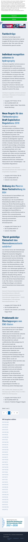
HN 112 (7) (5, 477)
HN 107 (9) (5, 489)
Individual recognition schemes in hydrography (13, 57)
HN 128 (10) (5, 437)
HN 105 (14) (5, 494)
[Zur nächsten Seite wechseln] (14, 413)
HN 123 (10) (5, 449)
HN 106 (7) (5, 492)
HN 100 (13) (5, 507)
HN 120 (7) (5, 457)
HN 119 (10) (5, 459)
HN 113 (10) (5, 474)
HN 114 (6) (5, 472)
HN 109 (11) (5, 484)
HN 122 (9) (5, 452)
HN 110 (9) (5, 482)
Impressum (9, 538)
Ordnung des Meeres (12, 185)
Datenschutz (16, 538)
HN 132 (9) (5, 427)
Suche (9, 539)
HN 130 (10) (5, 432)
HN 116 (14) (5, 467)
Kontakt (22, 538)
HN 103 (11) (5, 499)
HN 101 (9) (5, 504)
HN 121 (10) (5, 454)
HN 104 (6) (5, 497)
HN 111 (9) (4, 479)
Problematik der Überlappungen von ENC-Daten (12, 321)
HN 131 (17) (5, 429)
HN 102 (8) (5, 502)
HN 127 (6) (5, 439)
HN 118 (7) (5, 462)
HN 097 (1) (5, 509)
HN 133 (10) (5, 424)
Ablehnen (14, 19)
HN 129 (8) (5, 434)
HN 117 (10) (5, 464)
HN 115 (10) (5, 469)
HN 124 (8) (5, 447)
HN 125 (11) (5, 444)
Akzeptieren (14, 15)
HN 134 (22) (5, 422)
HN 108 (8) (5, 487)
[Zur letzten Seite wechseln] (17, 413)
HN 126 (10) (5, 442)
